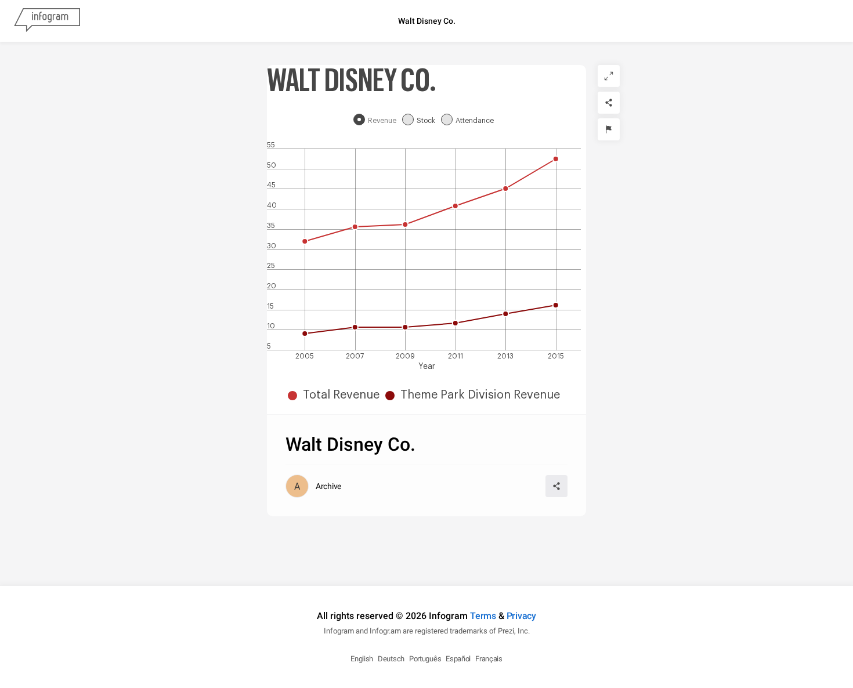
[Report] (609, 129)
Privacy (521, 615)
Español (458, 658)
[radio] (377, 120)
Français (489, 658)
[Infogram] (47, 21)
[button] (336, 395)
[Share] (609, 103)
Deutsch (391, 658)
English (361, 658)
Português (425, 658)
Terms (483, 615)
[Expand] (609, 76)
